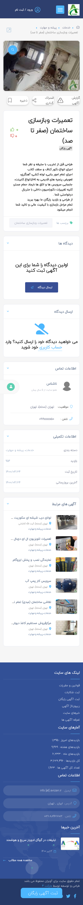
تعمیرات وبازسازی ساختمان (30, 222)
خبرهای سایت (71, 712)
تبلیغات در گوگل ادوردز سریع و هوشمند (31, 839)
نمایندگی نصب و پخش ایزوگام (32, 559)
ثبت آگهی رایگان (69, 699)
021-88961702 (53, 816)
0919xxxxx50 (46, 418)
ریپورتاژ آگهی (71, 705)
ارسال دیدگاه (45, 287)
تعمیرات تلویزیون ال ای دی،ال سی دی (27, 538)
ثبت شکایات (72, 692)
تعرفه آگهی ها (71, 719)
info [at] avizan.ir (51, 790)
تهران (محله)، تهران (38, 545)
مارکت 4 (47, 885)
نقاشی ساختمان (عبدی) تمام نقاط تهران (26, 601)
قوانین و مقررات (69, 685)
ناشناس (52, 383)
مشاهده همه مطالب (20, 860)
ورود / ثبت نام (24, 9)
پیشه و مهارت (48, 27)
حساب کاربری (50, 347)
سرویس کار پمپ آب (38, 580)
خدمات (66, 27)
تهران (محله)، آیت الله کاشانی (33, 523)
